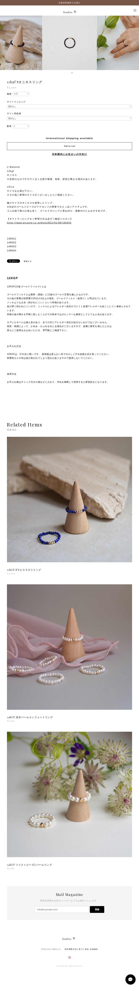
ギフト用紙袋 (14, 113)
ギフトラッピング (16, 102)
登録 (97, 909)
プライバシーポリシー (51, 949)
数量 (9, 126)
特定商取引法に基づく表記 (77, 949)
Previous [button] (5, 43)
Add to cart (69, 146)
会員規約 (94, 949)
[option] (69, 43)
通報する (28, 261)
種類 (9, 94)
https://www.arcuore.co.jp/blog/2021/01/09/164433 (39, 222)
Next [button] (134, 43)
